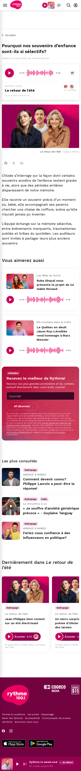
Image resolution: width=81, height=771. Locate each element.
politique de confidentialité (18, 432)
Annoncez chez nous (26, 722)
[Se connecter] (75, 5)
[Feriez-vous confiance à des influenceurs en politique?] (11, 531)
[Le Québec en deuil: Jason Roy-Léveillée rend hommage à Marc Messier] (20, 328)
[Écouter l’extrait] (9, 72)
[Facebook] (6, 163)
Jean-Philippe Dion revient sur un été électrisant (25, 621)
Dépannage (47, 714)
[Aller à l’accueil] (16, 8)
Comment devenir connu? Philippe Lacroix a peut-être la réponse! (48, 483)
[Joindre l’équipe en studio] (59, 5)
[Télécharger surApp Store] (14, 744)
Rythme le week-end (43, 761)
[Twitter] (14, 163)
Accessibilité (32, 718)
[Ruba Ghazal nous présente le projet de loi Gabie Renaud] (20, 281)
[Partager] (72, 73)
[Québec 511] (75, 693)
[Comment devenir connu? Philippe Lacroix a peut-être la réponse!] (11, 477)
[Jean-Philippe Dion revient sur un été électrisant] (25, 589)
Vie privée (33, 714)
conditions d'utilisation (55, 432)
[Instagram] (10, 730)
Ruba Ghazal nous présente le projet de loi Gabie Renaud (55, 285)
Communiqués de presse (56, 718)
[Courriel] (22, 163)
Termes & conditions (13, 714)
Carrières (7, 722)
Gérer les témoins (12, 718)
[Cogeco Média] (55, 691)
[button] (17, 764)
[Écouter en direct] (45, 5)
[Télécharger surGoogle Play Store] (41, 744)
